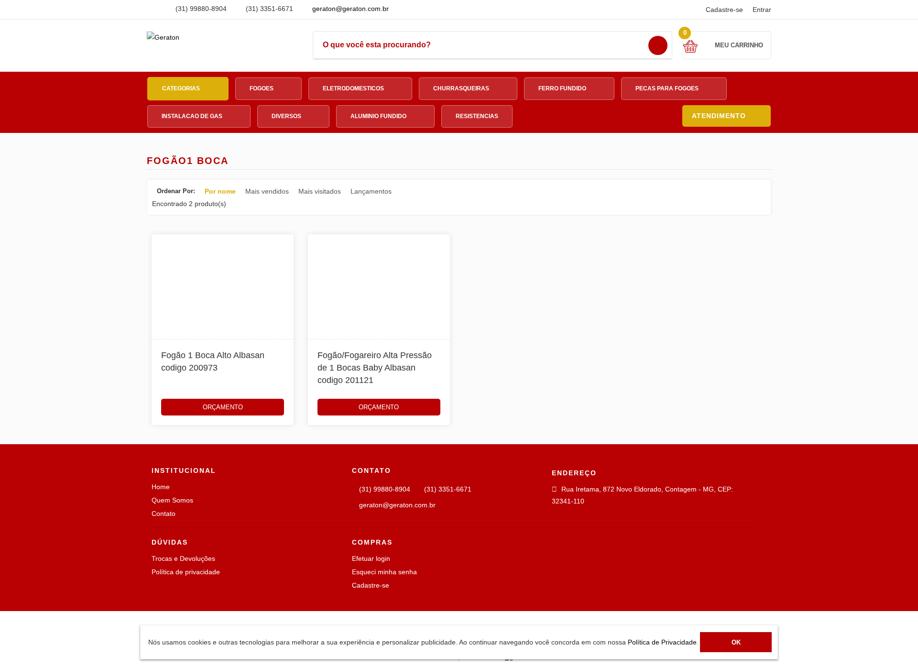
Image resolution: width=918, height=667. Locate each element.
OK (736, 642)
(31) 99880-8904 (200, 8)
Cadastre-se (724, 9)
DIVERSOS (287, 116)
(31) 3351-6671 (268, 8)
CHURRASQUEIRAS (462, 88)
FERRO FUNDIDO (563, 88)
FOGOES (262, 88)
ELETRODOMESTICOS (354, 88)
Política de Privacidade (662, 642)
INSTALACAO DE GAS (193, 116)
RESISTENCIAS (477, 116)
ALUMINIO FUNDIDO (379, 116)
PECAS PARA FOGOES (667, 88)
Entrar (762, 9)
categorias (181, 88)
